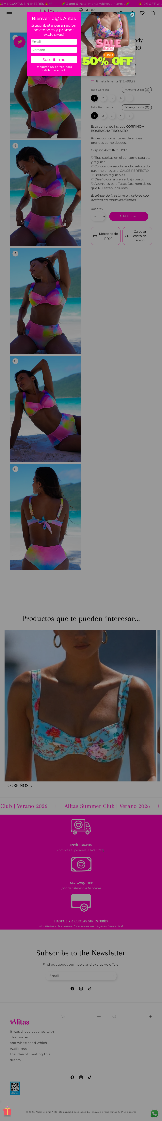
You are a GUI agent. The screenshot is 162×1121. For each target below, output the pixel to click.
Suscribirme (53, 59)
